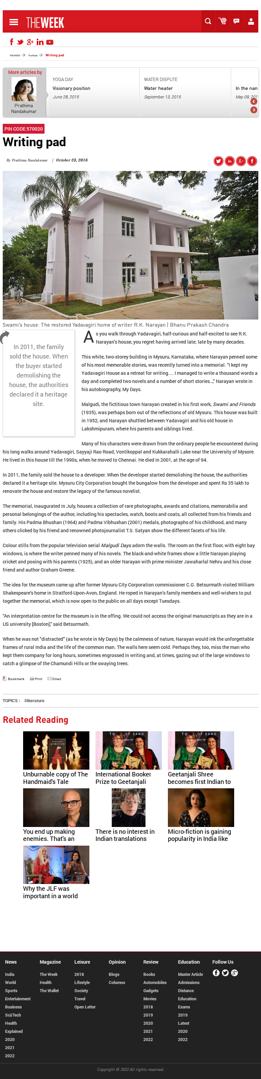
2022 (10, 1055)
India (9, 974)
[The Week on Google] (241, 164)
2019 (148, 1015)
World (10, 982)
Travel (79, 998)
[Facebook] (10, 42)
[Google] (30, 42)
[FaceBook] (216, 975)
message (238, 21)
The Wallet (49, 990)
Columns (117, 982)
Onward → (253, 110)
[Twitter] (20, 42)
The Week (48, 974)
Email (56, 679)
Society (81, 990)
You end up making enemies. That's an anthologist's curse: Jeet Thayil (49, 842)
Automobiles (155, 982)
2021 (10, 1047)
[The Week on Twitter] (219, 164)
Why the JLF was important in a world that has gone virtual (51, 895)
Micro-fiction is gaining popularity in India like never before (199, 838)
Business (13, 1006)
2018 (79, 974)
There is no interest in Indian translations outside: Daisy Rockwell (128, 838)
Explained (14, 1031)
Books (149, 974)
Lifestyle (82, 982)
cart (224, 21)
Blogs (114, 974)
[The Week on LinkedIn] (230, 164)
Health (11, 1023)
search (210, 21)
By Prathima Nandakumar (27, 160)
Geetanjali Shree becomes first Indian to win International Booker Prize (199, 785)
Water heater (158, 88)
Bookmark (16, 679)
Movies (149, 998)
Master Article (190, 974)
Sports (11, 990)
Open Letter (84, 1006)
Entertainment (18, 998)
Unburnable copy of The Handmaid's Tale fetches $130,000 (55, 781)
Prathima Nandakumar (24, 108)
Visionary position (71, 88)
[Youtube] (50, 42)
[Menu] (14, 27)
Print (38, 679)
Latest (183, 1023)
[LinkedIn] (40, 42)
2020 (10, 1039)
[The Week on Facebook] (252, 164)
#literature (34, 700)
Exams (184, 1006)
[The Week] (45, 27)
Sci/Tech (13, 1015)
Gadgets (150, 990)
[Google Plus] (235, 975)
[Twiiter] (225, 975)
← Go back (253, 101)
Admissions (188, 982)
